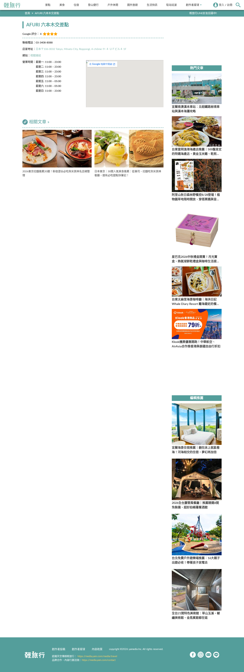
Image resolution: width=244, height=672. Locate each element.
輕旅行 (12, 5)
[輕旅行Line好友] (216, 655)
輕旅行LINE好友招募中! (203, 13)
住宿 (76, 4)
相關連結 (35, 55)
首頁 (27, 13)
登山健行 (93, 4)
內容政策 (97, 649)
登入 (221, 5)
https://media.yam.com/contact (99, 660)
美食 (62, 4)
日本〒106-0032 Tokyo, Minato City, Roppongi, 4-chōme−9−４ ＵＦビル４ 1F (81, 49)
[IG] (201, 655)
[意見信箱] (208, 655)
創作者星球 (192, 4)
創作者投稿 (58, 649)
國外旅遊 (132, 4)
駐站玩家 (171, 4)
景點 (47, 4)
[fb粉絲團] (193, 655)
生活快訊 (152, 4)
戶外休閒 (113, 4)
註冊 (229, 5)
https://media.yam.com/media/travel (97, 656)
